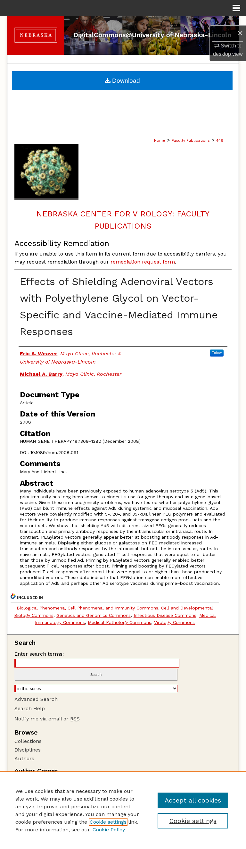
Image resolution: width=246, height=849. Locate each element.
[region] (123, 810)
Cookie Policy (109, 830)
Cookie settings (108, 822)
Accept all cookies (193, 800)
